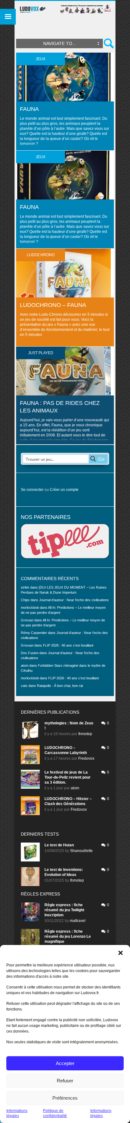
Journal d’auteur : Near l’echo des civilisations (74, 600)
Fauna (29, 109)
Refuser (65, 1080)
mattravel (78, 921)
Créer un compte (64, 489)
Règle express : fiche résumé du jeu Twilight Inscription (64, 910)
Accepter (65, 1063)
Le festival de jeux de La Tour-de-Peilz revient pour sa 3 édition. (67, 777)
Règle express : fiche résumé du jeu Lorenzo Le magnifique (67, 936)
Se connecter (32, 489)
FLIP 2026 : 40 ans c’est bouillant (68, 645)
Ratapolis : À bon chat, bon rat (60, 686)
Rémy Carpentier (34, 633)
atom (75, 788)
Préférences (65, 1098)
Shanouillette (81, 851)
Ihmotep (85, 734)
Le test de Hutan (59, 845)
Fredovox (86, 758)
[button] (120, 953)
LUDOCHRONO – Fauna (53, 305)
